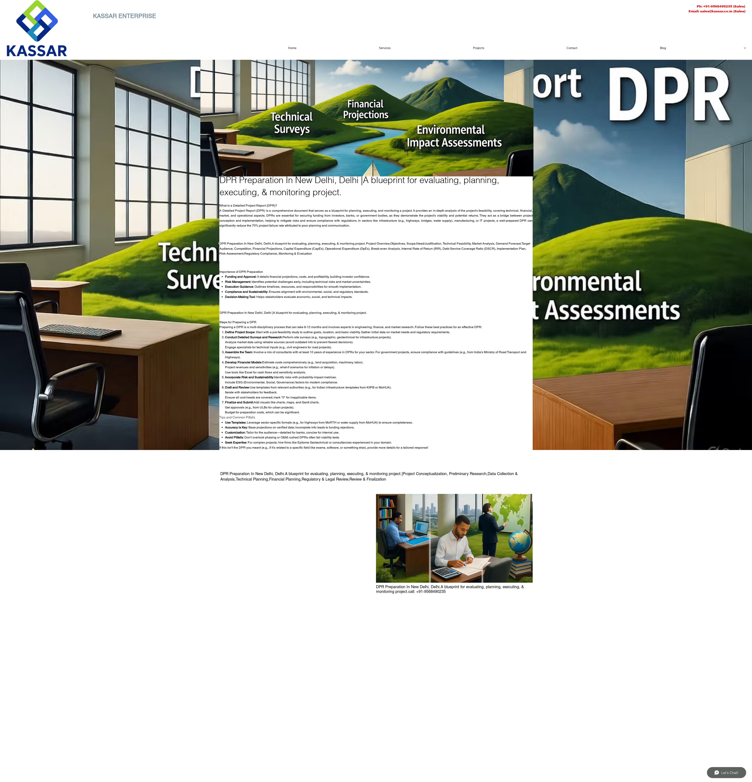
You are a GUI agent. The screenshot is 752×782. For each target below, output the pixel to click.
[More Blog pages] (745, 48)
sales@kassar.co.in (716, 11)
